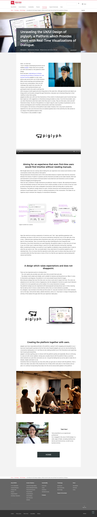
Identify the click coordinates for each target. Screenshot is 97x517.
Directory (12, 491)
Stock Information (29, 497)
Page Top (84, 507)
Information (75, 487)
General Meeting (29, 495)
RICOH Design (22, 10)
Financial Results (29, 491)
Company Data (13, 489)
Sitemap (38, 513)
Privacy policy (18, 513)
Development (59, 485)
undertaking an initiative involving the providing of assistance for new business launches (32, 75)
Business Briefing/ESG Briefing (31, 487)
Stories (74, 489)
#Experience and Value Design (48, 50)
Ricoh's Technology (60, 487)
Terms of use (26, 513)
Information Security (45, 491)
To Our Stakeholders (14, 485)
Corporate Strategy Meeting (31, 485)
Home (12, 10)
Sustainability (45, 482)
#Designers (23, 50)
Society (43, 487)
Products (44, 495)
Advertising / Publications (15, 495)
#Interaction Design (33, 50)
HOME (48, 455)
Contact (12, 513)
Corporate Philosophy (15, 487)
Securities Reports (29, 493)
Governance (44, 489)
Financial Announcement (30, 489)
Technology (16, 10)
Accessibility (32, 513)
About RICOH (14, 482)
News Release (75, 485)
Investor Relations (30, 482)
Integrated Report (14, 493)
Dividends (28, 499)
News (74, 482)
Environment (44, 485)
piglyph (27, 67)
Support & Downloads (62, 493)
